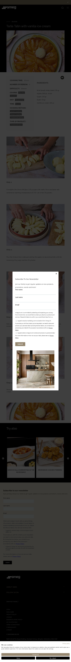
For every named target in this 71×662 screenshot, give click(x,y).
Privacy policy (66, 643)
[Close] (56, 273)
